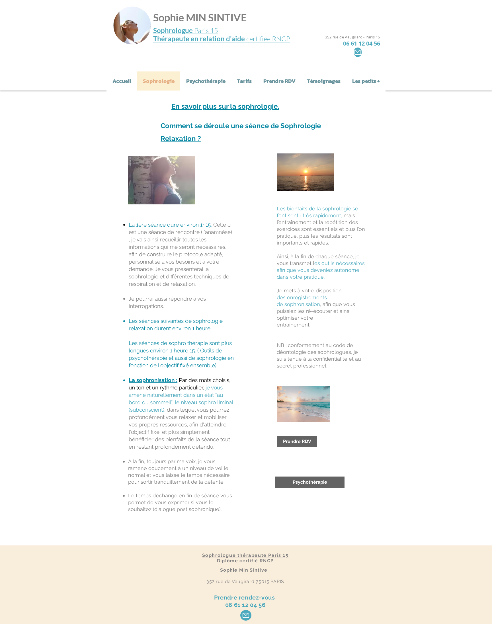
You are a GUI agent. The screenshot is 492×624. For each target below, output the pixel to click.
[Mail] (358, 52)
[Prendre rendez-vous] (245, 615)
